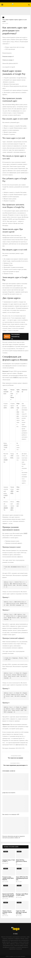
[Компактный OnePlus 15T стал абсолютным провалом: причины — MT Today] (8, 888)
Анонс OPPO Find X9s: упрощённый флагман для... (22, 878)
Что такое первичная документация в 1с (15, 765)
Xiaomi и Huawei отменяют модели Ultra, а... (7, 912)
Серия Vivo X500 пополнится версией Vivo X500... (21, 912)
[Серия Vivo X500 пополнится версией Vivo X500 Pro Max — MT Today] (22, 905)
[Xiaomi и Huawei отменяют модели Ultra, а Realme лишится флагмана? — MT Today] (8, 905)
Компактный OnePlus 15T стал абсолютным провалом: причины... (8, 895)
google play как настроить (8, 792)
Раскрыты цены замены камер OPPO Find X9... (8, 878)
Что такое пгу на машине (15, 758)
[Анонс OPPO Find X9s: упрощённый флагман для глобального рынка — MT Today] (22, 871)
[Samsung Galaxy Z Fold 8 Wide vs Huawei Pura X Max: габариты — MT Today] (8, 854)
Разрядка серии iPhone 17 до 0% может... (22, 894)
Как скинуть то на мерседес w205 (10, 814)
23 (3, 17)
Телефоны (6, 851)
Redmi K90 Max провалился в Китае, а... (21, 861)
